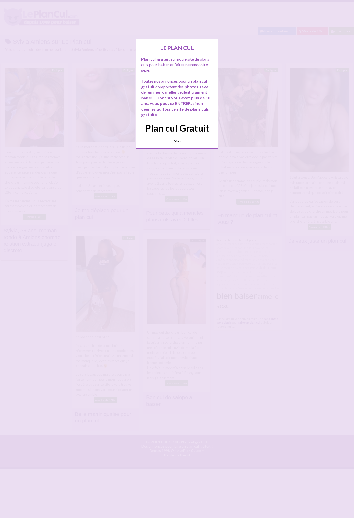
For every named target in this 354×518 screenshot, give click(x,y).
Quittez (177, 141)
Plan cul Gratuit (177, 128)
